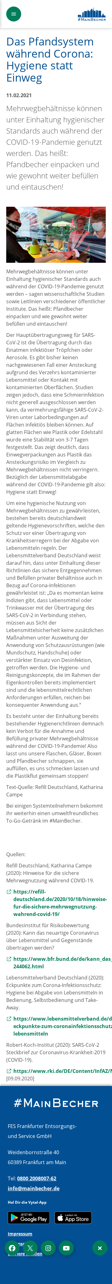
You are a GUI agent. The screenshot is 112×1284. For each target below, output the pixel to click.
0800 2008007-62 (36, 1178)
